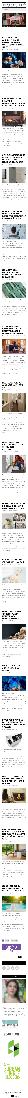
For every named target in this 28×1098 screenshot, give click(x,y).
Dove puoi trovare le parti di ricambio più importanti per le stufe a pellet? (13, 723)
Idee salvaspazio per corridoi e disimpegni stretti (12, 385)
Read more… (7, 89)
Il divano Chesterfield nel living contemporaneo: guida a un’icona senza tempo (13, 102)
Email (17, 968)
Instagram (8, 968)
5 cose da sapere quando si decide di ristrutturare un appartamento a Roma (12, 330)
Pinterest (12, 968)
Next (16, 940)
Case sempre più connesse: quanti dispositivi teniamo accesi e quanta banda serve (13, 42)
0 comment (16, 49)
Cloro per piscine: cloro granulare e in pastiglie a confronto (13, 888)
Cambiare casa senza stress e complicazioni (13, 561)
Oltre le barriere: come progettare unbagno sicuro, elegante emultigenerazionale (13, 158)
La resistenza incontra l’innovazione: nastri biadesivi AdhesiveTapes (13, 505)
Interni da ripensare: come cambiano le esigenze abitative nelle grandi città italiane (14, 215)
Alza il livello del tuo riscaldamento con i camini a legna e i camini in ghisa (13, 779)
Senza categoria (14, 335)
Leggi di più (17, 1096)
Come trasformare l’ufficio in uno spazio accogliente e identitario (13, 446)
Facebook (4, 968)
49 (12, 940)
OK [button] (12, 1096)
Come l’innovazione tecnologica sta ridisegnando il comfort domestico (11, 615)
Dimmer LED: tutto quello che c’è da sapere (11, 668)
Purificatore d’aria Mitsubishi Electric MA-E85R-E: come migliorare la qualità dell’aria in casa (13, 834)
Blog (11, 49)
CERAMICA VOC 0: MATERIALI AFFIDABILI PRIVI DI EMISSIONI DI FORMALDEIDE (11, 273)
